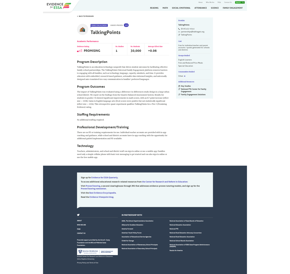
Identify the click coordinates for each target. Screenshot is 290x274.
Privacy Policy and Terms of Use (87, 263)
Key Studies (186, 86)
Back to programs (86, 16)
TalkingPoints (186, 35)
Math (165, 8)
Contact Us (228, 2)
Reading (154, 8)
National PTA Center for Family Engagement (193, 90)
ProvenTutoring (93, 186)
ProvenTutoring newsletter (93, 188)
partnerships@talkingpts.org (192, 32)
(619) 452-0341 (188, 29)
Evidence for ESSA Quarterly (104, 177)
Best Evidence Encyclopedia (102, 193)
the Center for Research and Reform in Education (164, 182)
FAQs (219, 2)
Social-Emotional (181, 8)
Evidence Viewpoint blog (101, 197)
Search (238, 2)
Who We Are (210, 2)
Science (215, 8)
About (200, 2)
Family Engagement (233, 8)
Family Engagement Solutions (193, 94)
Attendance (201, 8)
